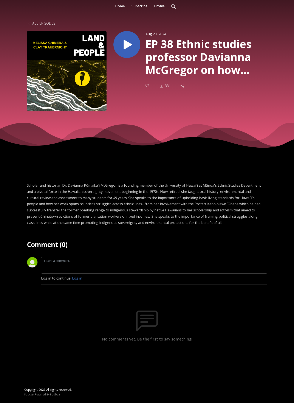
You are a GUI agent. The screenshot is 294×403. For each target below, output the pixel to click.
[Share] (182, 86)
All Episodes (43, 23)
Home (120, 6)
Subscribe (139, 6)
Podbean (55, 394)
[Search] (173, 6)
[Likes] (147, 85)
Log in (77, 278)
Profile (159, 6)
